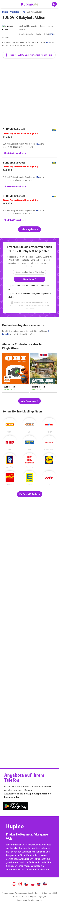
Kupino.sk (38, 884)
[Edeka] (29, 478)
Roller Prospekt (43, 372)
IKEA (51, 34)
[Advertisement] (29, 91)
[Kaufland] (29, 460)
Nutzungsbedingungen (36, 896)
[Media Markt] (49, 442)
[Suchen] (54, 4)
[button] (29, 55)
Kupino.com (45, 884)
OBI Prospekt (15, 372)
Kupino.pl (32, 884)
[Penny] (9, 478)
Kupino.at (14, 884)
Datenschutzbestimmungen (29, 900)
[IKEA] (29, 442)
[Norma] (9, 425)
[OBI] (29, 425)
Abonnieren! (29, 279)
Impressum (18, 896)
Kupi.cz (26, 884)
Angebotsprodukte (17, 12)
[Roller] (49, 425)
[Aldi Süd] (9, 460)
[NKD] (9, 442)
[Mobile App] (15, 806)
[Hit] (49, 478)
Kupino (5, 12)
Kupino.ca (20, 884)
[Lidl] (49, 460)
